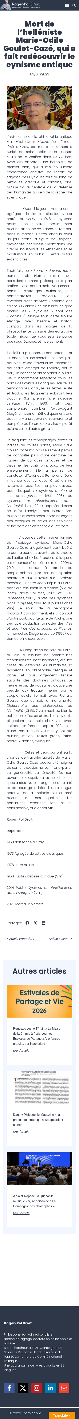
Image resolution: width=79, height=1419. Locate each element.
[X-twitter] (23, 1388)
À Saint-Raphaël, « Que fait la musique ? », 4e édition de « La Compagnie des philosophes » (34, 1201)
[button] (67, 5)
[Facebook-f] (9, 1388)
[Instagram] (36, 1388)
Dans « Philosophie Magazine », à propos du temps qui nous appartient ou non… (38, 1120)
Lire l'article (21, 1050)
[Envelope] (64, 1388)
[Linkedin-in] (50, 1388)
